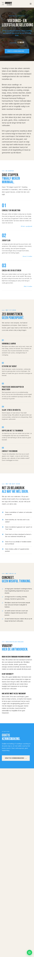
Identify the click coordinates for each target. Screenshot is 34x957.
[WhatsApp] (29, 952)
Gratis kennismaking (17, 51)
